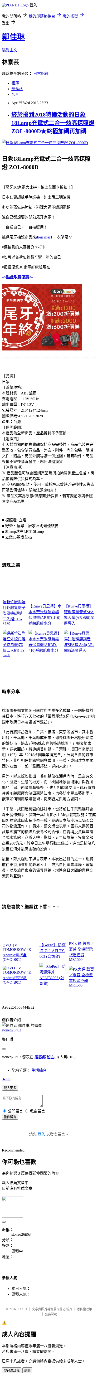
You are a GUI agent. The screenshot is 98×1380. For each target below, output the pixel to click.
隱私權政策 (84, 1309)
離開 (27, 1370)
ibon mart (44, 237)
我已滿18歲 (12, 1370)
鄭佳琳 (13, 37)
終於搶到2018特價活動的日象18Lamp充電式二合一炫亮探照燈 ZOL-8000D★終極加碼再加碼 (52, 123)
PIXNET (22, 1309)
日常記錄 (41, 74)
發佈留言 (10, 1117)
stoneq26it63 (11, 1030)
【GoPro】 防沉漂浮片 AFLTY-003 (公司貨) (52, 950)
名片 (15, 94)
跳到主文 (9, 50)
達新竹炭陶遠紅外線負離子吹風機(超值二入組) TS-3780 (14, 613)
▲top (6, 1079)
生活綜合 (39, 1070)
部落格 (17, 89)
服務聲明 (51, 1314)
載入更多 (10, 1088)
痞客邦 (40, 1057)
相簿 (15, 83)
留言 (50, 1057)
